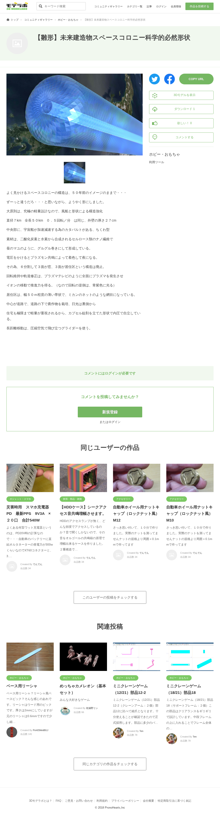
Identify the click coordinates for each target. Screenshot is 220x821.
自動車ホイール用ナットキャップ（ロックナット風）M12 (136, 513)
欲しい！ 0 (184, 123)
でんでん (37, 564)
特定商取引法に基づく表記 (174, 800)
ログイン (161, 6)
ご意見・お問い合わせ (79, 800)
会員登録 (176, 6)
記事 (149, 6)
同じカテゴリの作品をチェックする (110, 764)
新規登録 (110, 412)
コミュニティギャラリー (108, 6)
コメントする (185, 137)
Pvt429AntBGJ (40, 730)
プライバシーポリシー (125, 800)
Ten (141, 731)
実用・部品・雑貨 (72, 499)
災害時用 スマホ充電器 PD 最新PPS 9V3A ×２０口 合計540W (29, 513)
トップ (14, 19)
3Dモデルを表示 (185, 95)
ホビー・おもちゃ (68, 19)
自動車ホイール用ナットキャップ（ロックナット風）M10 (189, 513)
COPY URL (196, 79)
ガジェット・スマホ (20, 499)
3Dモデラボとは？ (40, 800)
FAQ (58, 800)
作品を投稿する (199, 6)
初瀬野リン (92, 708)
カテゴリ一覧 (134, 6)
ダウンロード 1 (184, 109)
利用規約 (102, 800)
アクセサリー (123, 499)
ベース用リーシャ (21, 686)
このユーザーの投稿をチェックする (110, 597)
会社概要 (148, 800)
